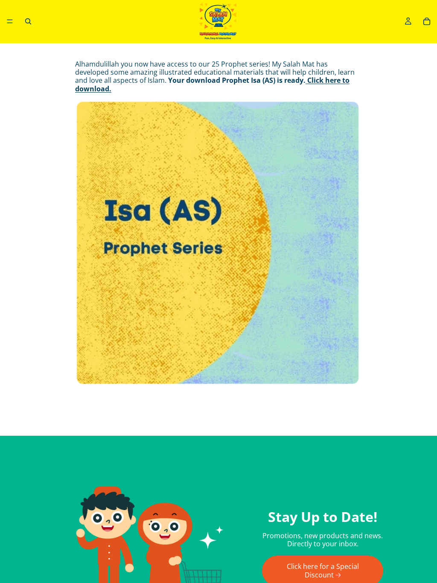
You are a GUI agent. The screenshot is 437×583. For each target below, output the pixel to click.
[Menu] (10, 21)
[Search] (28, 21)
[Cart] (426, 21)
